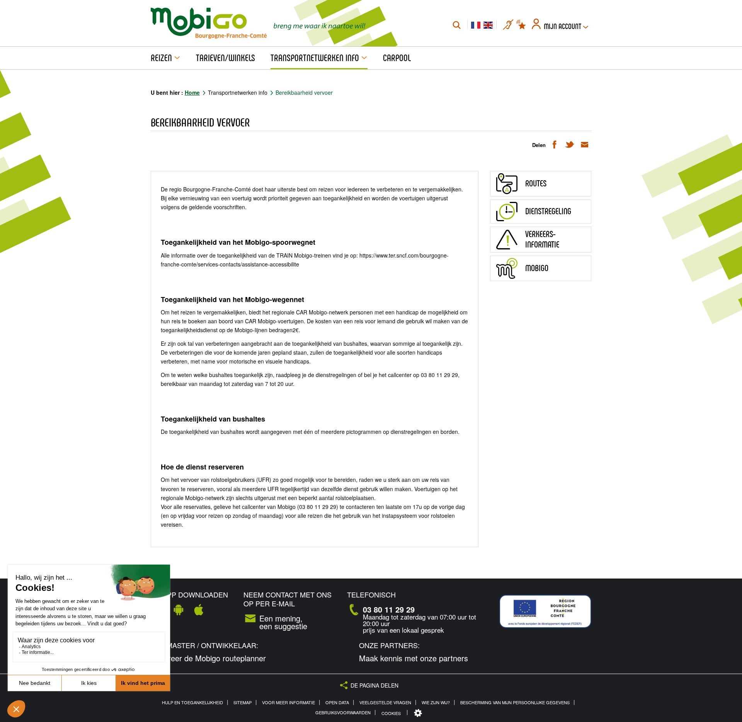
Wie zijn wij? (436, 702)
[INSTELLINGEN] (419, 713)
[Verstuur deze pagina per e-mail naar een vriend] (584, 144)
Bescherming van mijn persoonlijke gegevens (515, 702)
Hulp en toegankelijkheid (192, 702)
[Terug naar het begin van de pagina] (726, 569)
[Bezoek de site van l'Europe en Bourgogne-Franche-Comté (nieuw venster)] (545, 611)
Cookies (391, 713)
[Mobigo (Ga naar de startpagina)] (209, 23)
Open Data (337, 702)
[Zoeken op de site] (456, 24)
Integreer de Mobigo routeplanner (208, 658)
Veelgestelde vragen (385, 702)
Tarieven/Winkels (225, 58)
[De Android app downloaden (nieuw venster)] (179, 609)
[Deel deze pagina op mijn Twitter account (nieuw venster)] (569, 144)
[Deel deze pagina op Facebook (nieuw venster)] (554, 144)
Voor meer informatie (288, 702)
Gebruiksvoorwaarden (343, 712)
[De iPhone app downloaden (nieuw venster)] (199, 609)
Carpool (397, 58)
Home (192, 92)
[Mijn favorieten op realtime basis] (522, 25)
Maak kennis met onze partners (413, 658)
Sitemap (242, 702)
